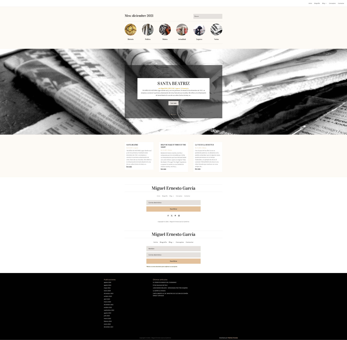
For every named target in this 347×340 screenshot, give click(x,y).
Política (147, 39)
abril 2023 (107, 299)
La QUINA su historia (159, 291)
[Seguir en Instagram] (178, 215)
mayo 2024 (107, 288)
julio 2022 (107, 316)
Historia (130, 39)
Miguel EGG (164, 88)
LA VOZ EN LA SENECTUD (204, 145)
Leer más (173, 103)
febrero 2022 (108, 321)
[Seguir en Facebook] (168, 215)
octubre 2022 (108, 307)
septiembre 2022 (109, 310)
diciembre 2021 (108, 327)
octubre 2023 (108, 296)
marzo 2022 (107, 318)
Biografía (317, 3)
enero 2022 (107, 324)
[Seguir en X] (171, 215)
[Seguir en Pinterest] (175, 215)
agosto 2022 (107, 313)
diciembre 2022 (108, 304)
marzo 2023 (107, 302)
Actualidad (182, 39)
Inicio (310, 3)
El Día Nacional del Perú (160, 285)
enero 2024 (107, 291)
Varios (216, 39)
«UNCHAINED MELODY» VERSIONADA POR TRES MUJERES (170, 288)
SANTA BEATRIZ (173, 83)
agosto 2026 (107, 282)
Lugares (199, 39)
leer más (129, 166)
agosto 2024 (107, 285)
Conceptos (332, 3)
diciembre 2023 (108, 293)
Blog (323, 3)
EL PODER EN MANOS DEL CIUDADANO (164, 282)
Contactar (341, 3)
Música (164, 39)
